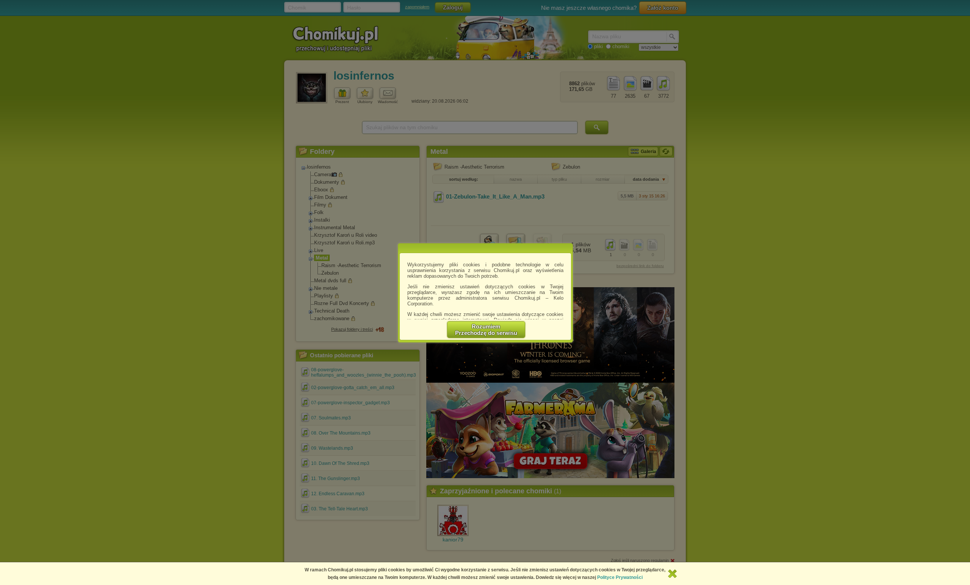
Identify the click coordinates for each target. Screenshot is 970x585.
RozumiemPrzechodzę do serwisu (486, 329)
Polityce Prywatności (620, 577)
